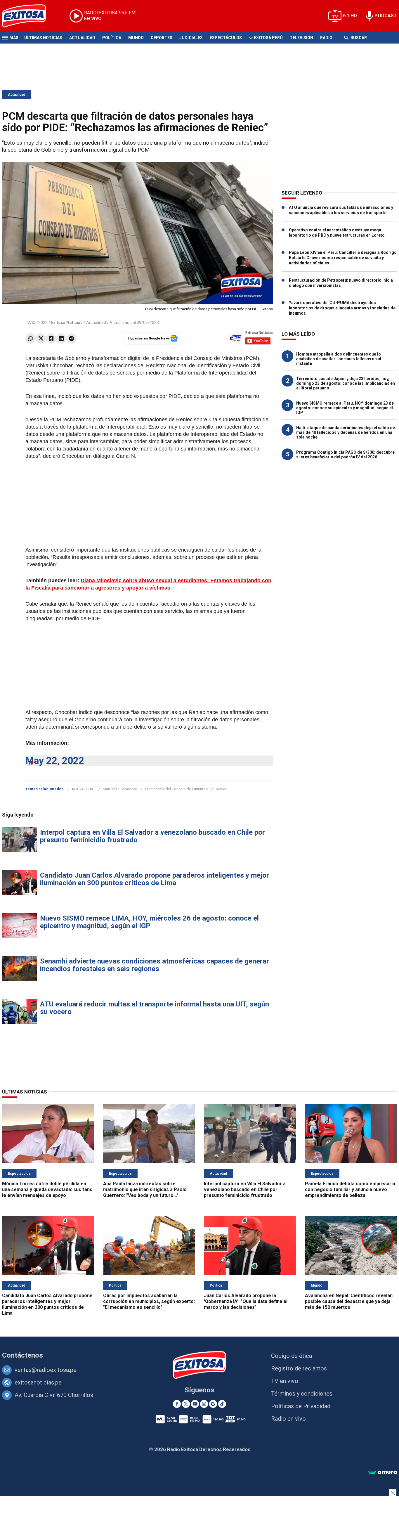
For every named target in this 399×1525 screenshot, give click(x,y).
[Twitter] (41, 338)
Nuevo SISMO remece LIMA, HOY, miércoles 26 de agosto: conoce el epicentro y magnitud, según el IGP (149, 922)
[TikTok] (222, 1404)
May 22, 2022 (54, 760)
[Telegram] (71, 338)
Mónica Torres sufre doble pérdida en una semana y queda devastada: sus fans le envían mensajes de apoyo (47, 1189)
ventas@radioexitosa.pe (46, 1369)
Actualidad (82, 37)
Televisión (301, 37)
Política (111, 37)
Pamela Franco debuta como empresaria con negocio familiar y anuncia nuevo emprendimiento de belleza (350, 1189)
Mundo (136, 37)
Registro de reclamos (299, 1368)
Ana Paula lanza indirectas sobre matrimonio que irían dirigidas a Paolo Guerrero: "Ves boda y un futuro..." (145, 1189)
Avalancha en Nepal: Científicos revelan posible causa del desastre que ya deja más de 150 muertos (349, 1301)
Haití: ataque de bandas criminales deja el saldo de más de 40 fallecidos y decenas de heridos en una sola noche (345, 432)
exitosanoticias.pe (38, 1382)
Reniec (221, 789)
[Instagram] (204, 1404)
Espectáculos (226, 37)
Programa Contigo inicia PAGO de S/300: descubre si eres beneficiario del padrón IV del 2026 (345, 454)
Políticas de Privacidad (300, 1406)
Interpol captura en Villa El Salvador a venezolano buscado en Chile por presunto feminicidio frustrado (152, 836)
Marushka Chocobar (120, 789)
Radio (326, 37)
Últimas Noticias (43, 37)
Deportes (161, 37)
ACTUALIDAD (83, 789)
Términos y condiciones (301, 1393)
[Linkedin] (61, 338)
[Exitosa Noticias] (28, 15)
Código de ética (291, 1355)
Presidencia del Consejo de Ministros (176, 789)
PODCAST (385, 15)
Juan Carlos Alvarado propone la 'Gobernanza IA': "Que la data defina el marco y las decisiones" (245, 1301)
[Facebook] (51, 338)
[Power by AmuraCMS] (382, 1472)
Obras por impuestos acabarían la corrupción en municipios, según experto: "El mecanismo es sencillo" (149, 1301)
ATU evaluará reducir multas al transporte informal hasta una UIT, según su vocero (154, 1008)
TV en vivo (284, 1380)
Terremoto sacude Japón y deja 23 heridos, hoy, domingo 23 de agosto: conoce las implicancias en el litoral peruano (345, 383)
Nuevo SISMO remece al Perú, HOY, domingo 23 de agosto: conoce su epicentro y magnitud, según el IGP (345, 408)
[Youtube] (195, 1404)
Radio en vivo (288, 1418)
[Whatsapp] (30, 338)
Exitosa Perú (268, 37)
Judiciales (191, 37)
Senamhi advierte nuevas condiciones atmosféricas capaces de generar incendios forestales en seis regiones (154, 965)
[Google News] (213, 1404)
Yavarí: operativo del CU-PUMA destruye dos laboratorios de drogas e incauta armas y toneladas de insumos (342, 308)
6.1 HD (350, 15)
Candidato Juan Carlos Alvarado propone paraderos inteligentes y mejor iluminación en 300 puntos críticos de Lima (154, 879)
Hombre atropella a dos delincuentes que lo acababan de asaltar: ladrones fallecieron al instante (338, 359)
